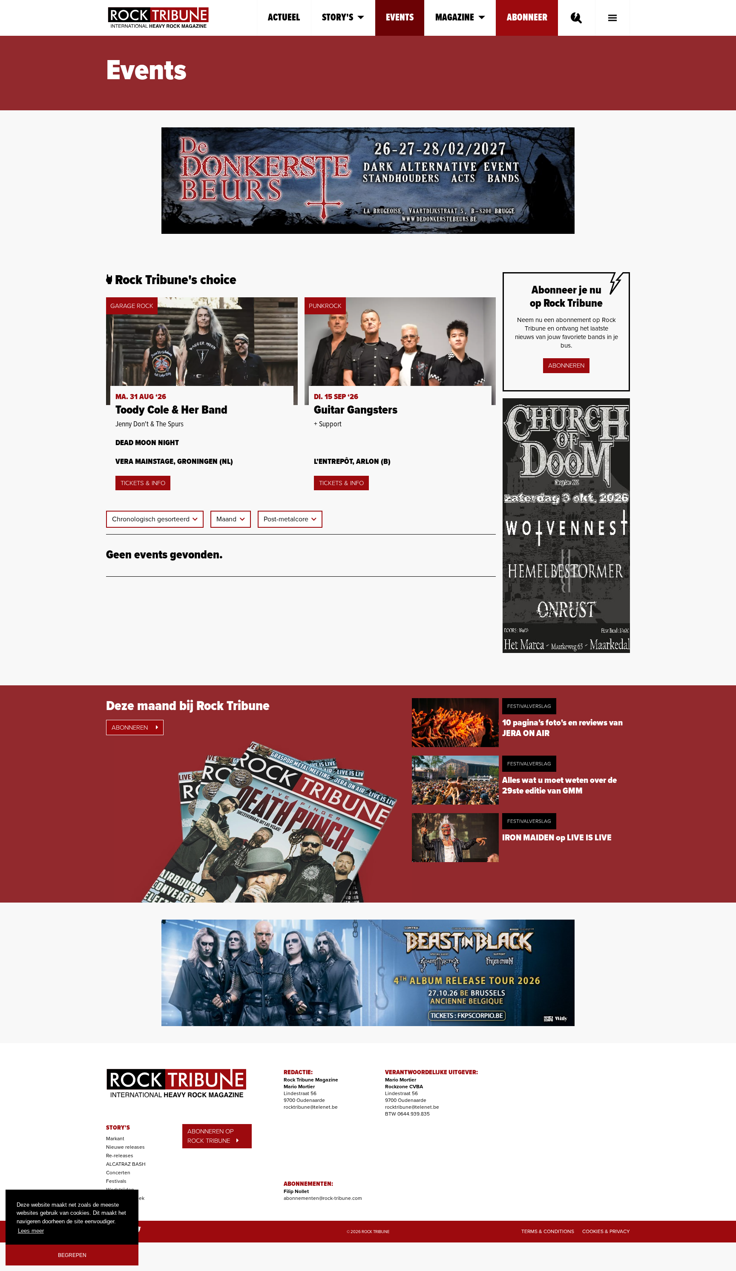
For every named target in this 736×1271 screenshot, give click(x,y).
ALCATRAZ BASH (126, 1164)
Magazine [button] (454, 17)
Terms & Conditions (547, 1231)
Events (400, 17)
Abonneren (566, 365)
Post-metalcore (287, 519)
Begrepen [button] (72, 1255)
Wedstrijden (120, 1190)
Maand (227, 519)
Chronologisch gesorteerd (151, 519)
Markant (115, 1139)
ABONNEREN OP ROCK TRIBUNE (210, 1136)
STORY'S (118, 1128)
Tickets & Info (143, 483)
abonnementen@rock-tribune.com (323, 1198)
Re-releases (119, 1156)
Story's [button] (337, 17)
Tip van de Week (125, 1198)
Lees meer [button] (31, 1231)
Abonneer (527, 17)
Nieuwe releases (125, 1147)
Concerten (118, 1173)
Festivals (116, 1181)
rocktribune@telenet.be (311, 1107)
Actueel (284, 17)
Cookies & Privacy (606, 1231)
